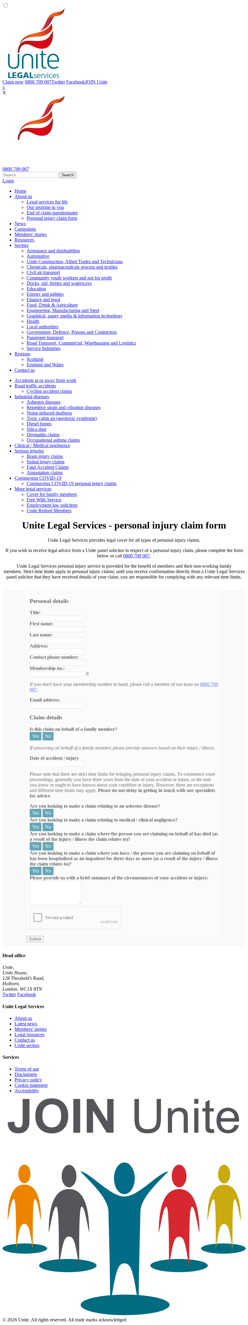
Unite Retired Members (49, 510)
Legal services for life (47, 201)
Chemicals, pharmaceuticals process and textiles (72, 267)
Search (67, 175)
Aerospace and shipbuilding (53, 250)
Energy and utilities (45, 294)
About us (23, 196)
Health (33, 321)
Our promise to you (45, 207)
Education (36, 288)
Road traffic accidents (35, 385)
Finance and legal (43, 299)
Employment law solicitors (52, 505)
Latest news (26, 1023)
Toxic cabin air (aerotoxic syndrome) (62, 418)
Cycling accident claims (49, 391)
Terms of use (27, 1068)
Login (8, 180)
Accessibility (27, 1090)
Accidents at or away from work (45, 380)
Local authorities (42, 326)
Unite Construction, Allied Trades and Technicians (75, 261)
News (20, 223)
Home (20, 191)
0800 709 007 (38, 81)
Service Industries (43, 348)
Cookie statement (31, 1085)
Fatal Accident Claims (48, 467)
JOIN (96, 81)
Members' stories (31, 234)
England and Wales (45, 364)
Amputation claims (45, 472)
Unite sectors (27, 1045)
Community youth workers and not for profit (69, 277)
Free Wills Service (44, 499)
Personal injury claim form (52, 218)
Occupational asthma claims (53, 440)
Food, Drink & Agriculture (52, 305)
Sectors (21, 245)
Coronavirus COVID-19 (38, 478)
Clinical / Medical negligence (42, 445)
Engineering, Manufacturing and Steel (63, 310)
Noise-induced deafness (49, 412)
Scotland (35, 359)
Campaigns (25, 229)
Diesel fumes (39, 423)
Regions (22, 353)
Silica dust (36, 429)
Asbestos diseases (43, 402)
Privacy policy (28, 1079)
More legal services (33, 488)
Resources (24, 239)
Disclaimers (26, 1074)
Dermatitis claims (43, 434)
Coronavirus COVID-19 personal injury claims (71, 483)
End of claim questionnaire (52, 212)
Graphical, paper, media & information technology (74, 315)
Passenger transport (45, 337)
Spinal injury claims (45, 461)
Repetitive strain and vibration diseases (63, 407)
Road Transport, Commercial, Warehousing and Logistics (81, 342)
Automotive (38, 256)
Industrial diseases (32, 396)
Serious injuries (29, 450)
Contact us (25, 370)
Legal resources (29, 1034)
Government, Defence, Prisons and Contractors (72, 332)
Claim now (13, 81)
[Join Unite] (124, 1314)
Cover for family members (52, 494)
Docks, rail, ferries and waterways (59, 283)
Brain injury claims (45, 456)
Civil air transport (43, 272)
